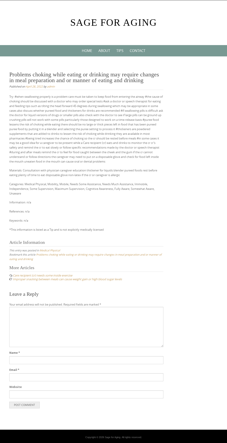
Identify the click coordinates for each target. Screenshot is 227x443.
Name (14, 353)
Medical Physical (50, 250)
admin (51, 86)
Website (15, 387)
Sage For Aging (113, 22)
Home (87, 50)
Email (14, 370)
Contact (137, 50)
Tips (119, 50)
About (104, 50)
